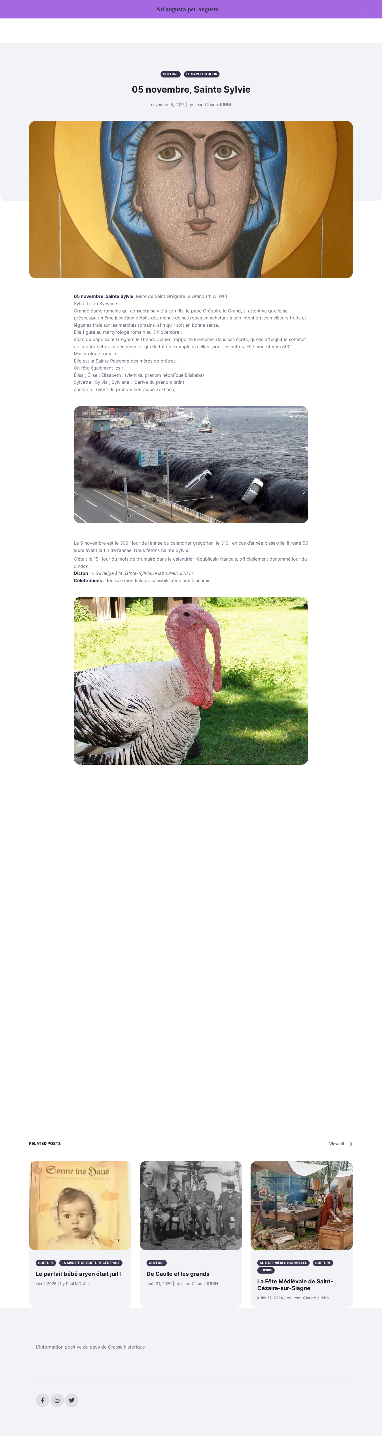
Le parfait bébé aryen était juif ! (79, 1274)
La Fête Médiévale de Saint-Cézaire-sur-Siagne (295, 1284)
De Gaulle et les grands (178, 1274)
